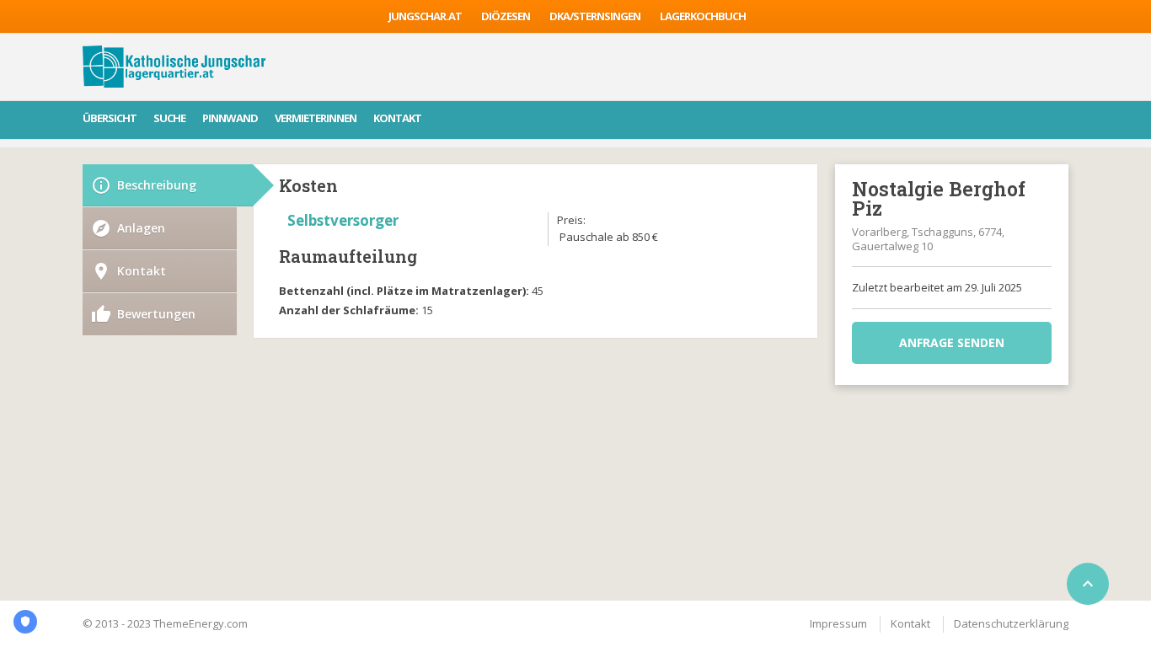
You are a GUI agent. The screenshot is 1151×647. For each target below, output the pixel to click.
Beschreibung (156, 185)
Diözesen (505, 16)
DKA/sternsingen (594, 16)
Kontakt (397, 118)
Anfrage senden (951, 342)
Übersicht (110, 118)
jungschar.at (425, 16)
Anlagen (141, 228)
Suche (169, 118)
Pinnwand (230, 118)
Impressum (838, 623)
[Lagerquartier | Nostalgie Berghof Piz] (174, 66)
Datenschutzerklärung (1011, 623)
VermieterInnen (315, 118)
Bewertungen (156, 314)
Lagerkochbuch (703, 16)
